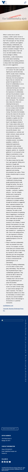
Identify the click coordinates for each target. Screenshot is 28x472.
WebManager (17, 469)
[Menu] (25, 2)
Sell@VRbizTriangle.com (11, 451)
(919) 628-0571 (8, 449)
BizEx (21, 469)
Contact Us (4, 453)
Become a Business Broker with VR (9, 428)
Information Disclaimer (9, 469)
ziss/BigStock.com (8, 305)
